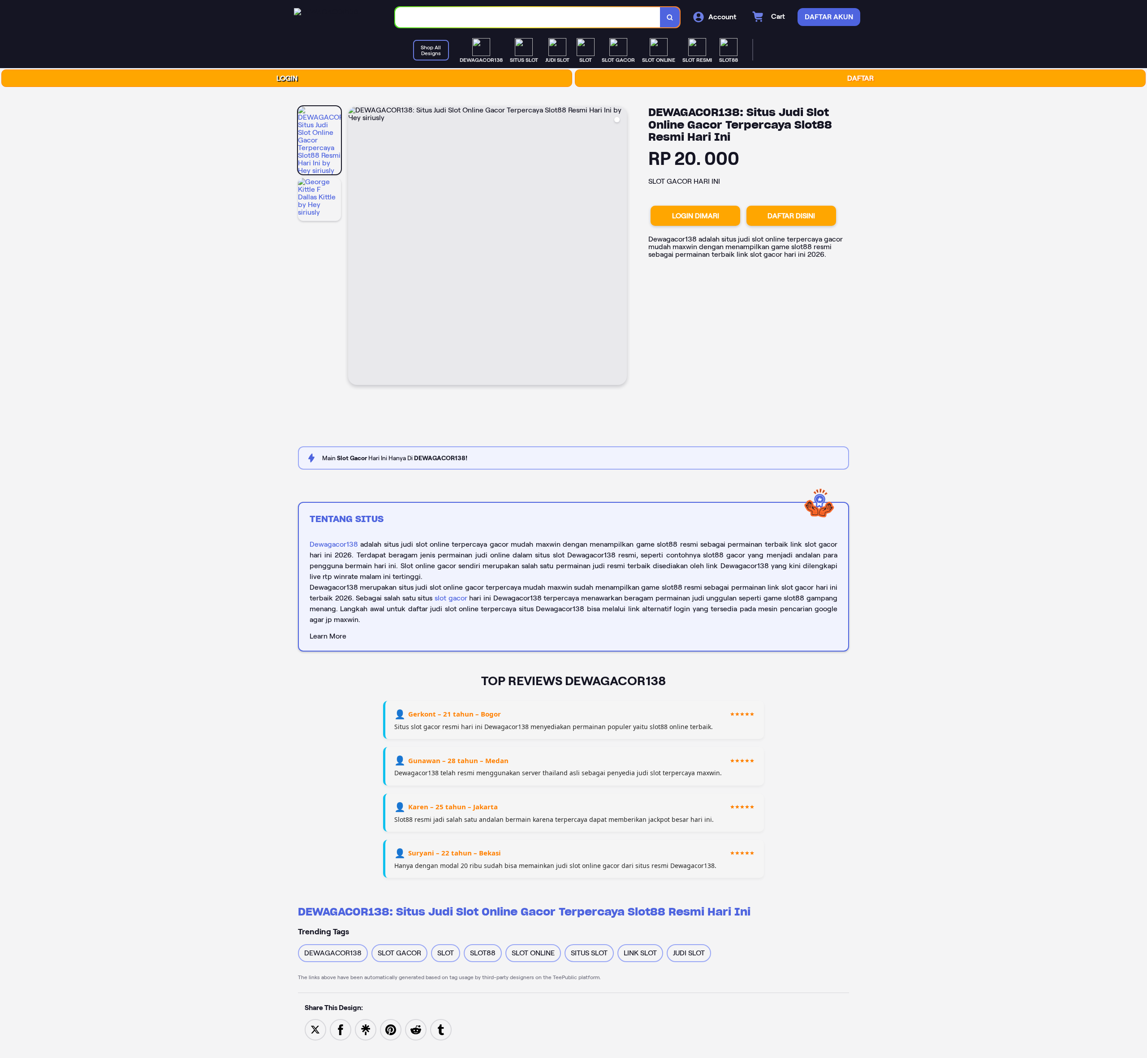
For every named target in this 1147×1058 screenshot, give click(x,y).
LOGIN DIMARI (695, 216)
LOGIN (287, 78)
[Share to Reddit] (416, 1029)
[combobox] (527, 17)
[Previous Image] (355, 246)
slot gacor (451, 598)
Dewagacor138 (334, 544)
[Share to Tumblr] (441, 1029)
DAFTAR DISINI (791, 216)
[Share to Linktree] (365, 1029)
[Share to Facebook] (340, 1029)
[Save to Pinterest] (390, 1029)
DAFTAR (860, 78)
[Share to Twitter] (315, 1029)
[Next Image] (619, 246)
